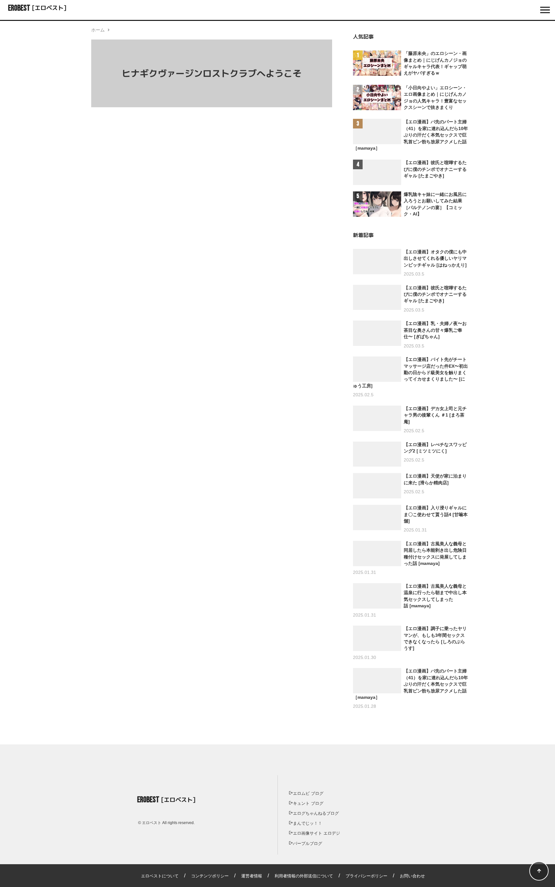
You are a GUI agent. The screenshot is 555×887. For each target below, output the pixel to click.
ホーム (98, 29)
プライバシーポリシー (366, 876)
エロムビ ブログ (308, 793)
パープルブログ (307, 843)
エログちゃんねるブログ (316, 813)
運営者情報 (251, 876)
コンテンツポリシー (210, 876)
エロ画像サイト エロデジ (316, 833)
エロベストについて (160, 876)
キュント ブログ (308, 803)
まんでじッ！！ (307, 823)
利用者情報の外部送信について (304, 876)
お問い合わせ (412, 876)
